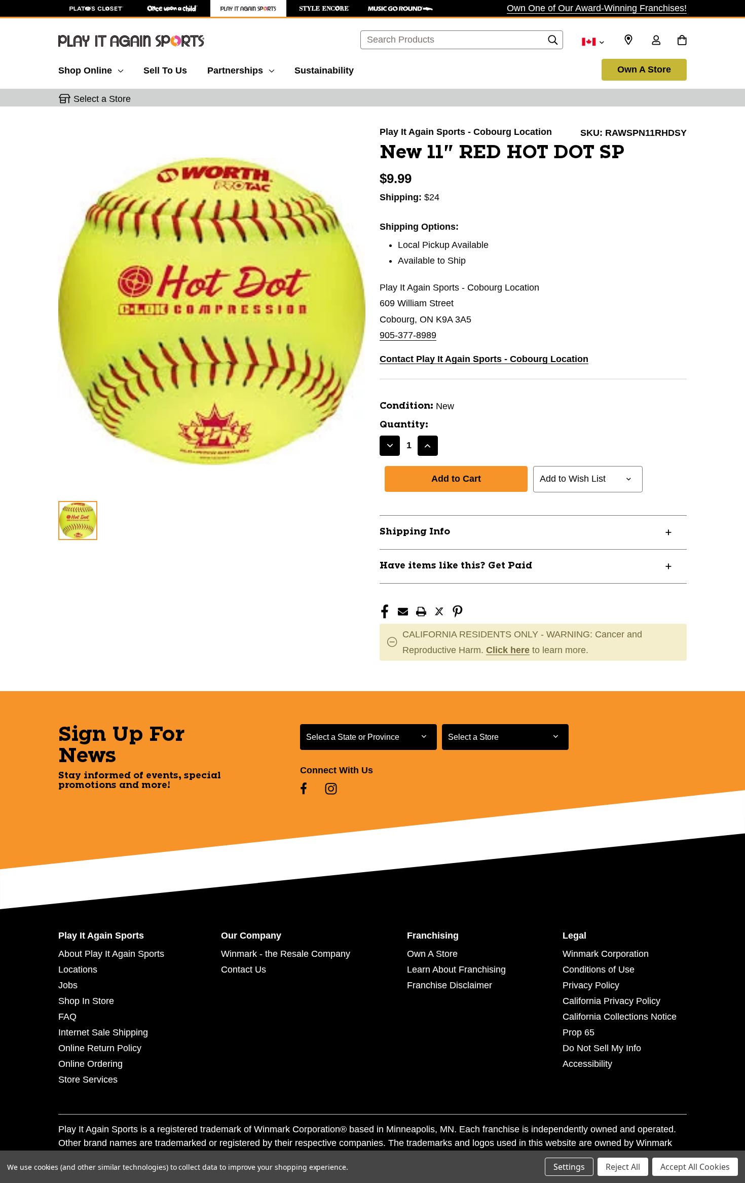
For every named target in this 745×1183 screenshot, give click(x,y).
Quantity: (404, 424)
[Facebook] (385, 611)
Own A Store (644, 69)
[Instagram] (331, 788)
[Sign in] (656, 41)
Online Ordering (90, 1064)
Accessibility (587, 1064)
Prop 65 (578, 1032)
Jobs (68, 985)
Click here (508, 650)
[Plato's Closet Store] (96, 8)
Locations (77, 969)
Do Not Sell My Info (602, 1048)
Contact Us (243, 969)
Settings (569, 1166)
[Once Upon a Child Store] (172, 8)
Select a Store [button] (102, 99)
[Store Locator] (628, 40)
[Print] (421, 611)
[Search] (553, 42)
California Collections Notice (620, 1017)
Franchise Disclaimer (449, 985)
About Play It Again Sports (111, 954)
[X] (439, 611)
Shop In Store (86, 1001)
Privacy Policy (591, 985)
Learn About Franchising (456, 969)
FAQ (67, 1017)
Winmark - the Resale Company (285, 954)
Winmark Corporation (606, 954)
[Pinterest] (458, 611)
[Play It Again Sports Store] (248, 8)
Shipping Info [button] (415, 531)
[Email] (403, 611)
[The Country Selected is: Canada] (592, 41)
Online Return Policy (99, 1048)
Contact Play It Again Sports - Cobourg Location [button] (484, 359)
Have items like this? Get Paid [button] (456, 565)
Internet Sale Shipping (103, 1032)
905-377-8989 (408, 335)
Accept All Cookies (695, 1166)
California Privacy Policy (611, 1001)
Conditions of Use (599, 969)
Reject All (623, 1166)
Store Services (88, 1079)
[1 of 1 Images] (77, 520)
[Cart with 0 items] (682, 41)
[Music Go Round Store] (400, 8)
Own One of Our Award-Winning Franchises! (597, 8)
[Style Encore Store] (324, 8)
